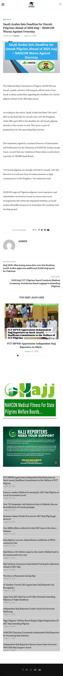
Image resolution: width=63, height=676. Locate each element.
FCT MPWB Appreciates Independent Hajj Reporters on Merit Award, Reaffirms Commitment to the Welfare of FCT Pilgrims (30, 480)
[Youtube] (35, 669)
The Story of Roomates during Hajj (19, 575)
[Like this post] (36, 229)
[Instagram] (31, 669)
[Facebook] (23, 669)
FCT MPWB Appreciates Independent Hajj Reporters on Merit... (31, 345)
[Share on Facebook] (39, 229)
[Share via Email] (48, 229)
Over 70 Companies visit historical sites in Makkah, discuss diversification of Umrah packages (30, 506)
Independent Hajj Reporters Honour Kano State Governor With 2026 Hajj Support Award (30, 646)
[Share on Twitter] (42, 229)
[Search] (60, 4)
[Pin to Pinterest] (45, 229)
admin (16, 35)
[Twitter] (27, 669)
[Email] (39, 669)
